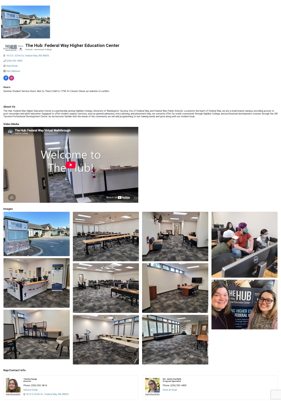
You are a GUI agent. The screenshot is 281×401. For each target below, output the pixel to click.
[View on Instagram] (11, 79)
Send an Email (30, 389)
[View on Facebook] (5, 79)
